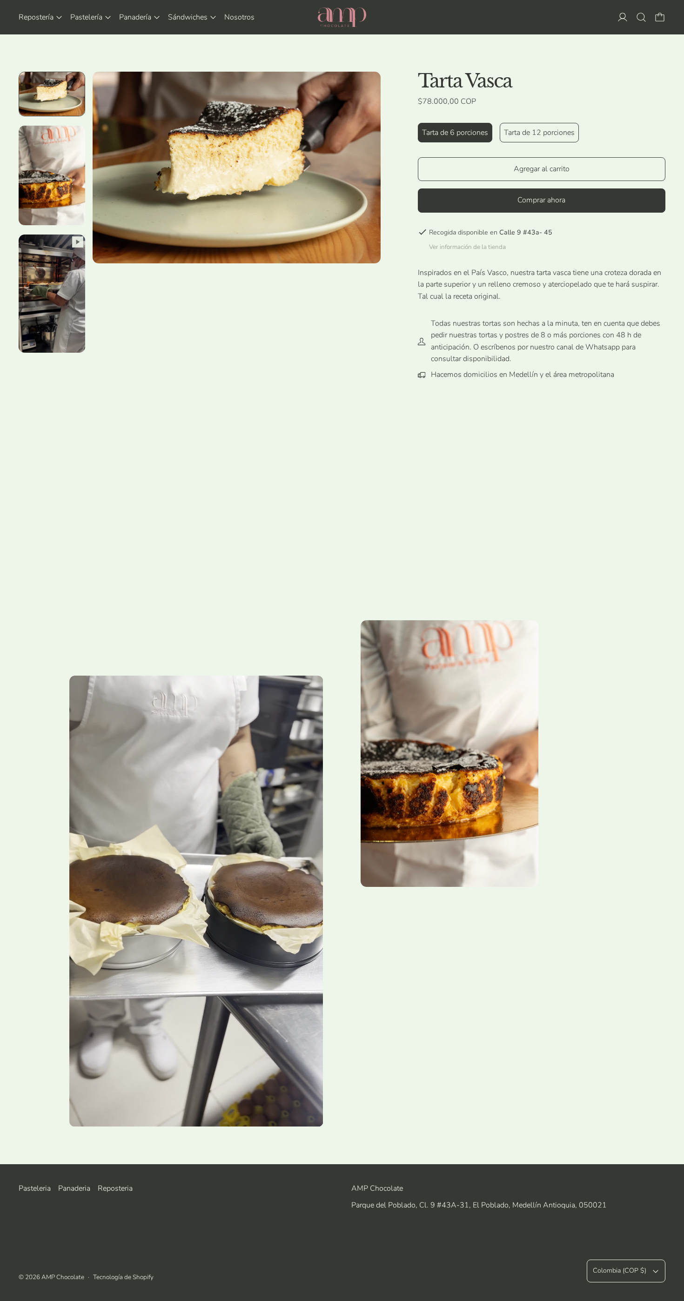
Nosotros (239, 17)
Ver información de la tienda (467, 246)
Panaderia (74, 1188)
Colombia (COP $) (619, 1270)
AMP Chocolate (62, 1277)
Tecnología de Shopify (123, 1277)
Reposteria (115, 1188)
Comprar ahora (541, 200)
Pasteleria (35, 1188)
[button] (641, 17)
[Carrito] (659, 17)
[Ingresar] (622, 17)
